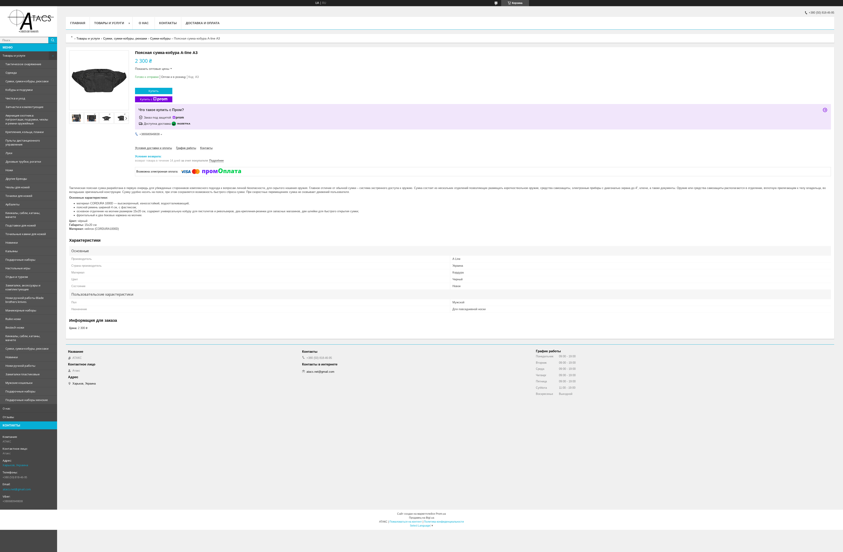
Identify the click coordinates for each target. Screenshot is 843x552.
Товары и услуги (14, 56)
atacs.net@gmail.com (17, 489)
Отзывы (8, 417)
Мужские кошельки (18, 383)
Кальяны (11, 251)
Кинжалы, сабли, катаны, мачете (22, 215)
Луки (8, 153)
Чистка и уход (15, 98)
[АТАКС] (28, 19)
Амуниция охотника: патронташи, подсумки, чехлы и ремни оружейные (26, 119)
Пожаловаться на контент (405, 521)
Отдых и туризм (16, 277)
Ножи (9, 170)
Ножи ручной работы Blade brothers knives (24, 300)
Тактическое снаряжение (23, 64)
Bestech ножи (14, 327)
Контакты (168, 23)
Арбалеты (12, 204)
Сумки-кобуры (160, 38)
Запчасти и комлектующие (24, 107)
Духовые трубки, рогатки (23, 162)
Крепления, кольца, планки (24, 132)
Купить (154, 91)
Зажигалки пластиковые (22, 374)
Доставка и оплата (203, 23)
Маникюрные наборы (20, 310)
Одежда (11, 73)
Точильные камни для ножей (25, 234)
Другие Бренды (16, 179)
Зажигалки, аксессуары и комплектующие (22, 287)
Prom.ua (441, 513)
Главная (77, 23)
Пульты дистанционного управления (22, 142)
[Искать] (52, 40)
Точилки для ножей (18, 196)
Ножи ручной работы (20, 366)
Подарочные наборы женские (26, 400)
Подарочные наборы (20, 260)
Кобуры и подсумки (19, 90)
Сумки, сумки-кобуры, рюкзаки (27, 81)
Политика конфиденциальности (444, 521)
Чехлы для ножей (17, 187)
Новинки (11, 243)
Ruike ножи (13, 319)
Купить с (146, 99)
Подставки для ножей (20, 225)
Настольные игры (17, 268)
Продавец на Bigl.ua (421, 517)
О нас (6, 408)
